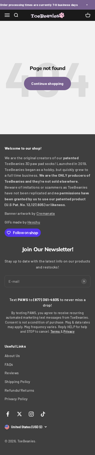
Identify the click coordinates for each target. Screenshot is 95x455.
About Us (12, 355)
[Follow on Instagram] (31, 414)
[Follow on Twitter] (19, 414)
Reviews (12, 373)
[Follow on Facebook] (8, 414)
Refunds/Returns (19, 390)
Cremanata (45, 213)
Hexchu (33, 222)
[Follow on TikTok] (43, 414)
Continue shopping (47, 83)
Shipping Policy (17, 381)
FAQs (9, 364)
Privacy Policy (16, 398)
